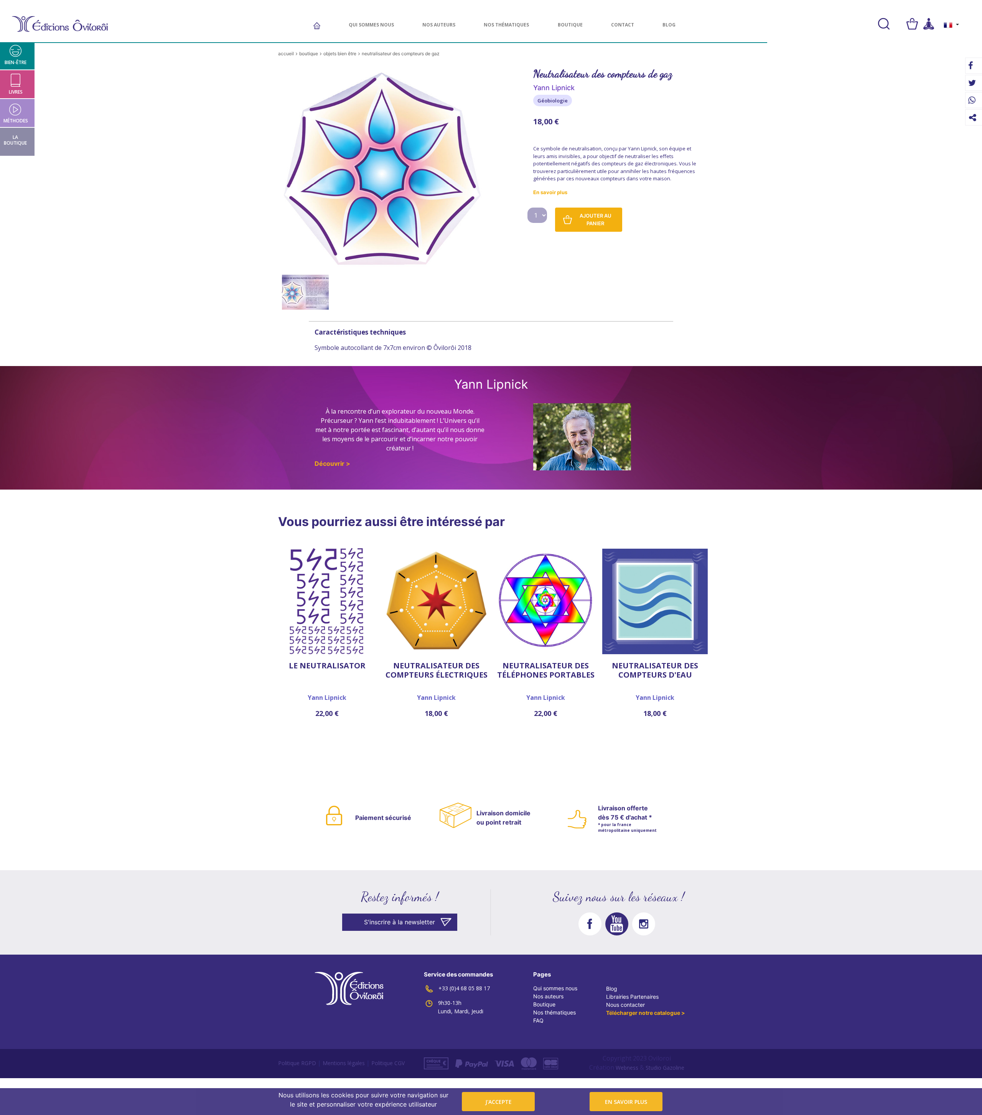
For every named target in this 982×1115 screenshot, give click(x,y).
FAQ (538, 1020)
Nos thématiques (506, 24)
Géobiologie (552, 100)
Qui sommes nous (371, 24)
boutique (570, 24)
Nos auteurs (548, 996)
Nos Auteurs (438, 24)
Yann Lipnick (327, 697)
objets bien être (339, 53)
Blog (669, 24)
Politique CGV (388, 1063)
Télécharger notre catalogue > (645, 1012)
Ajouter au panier (595, 219)
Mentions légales (344, 1063)
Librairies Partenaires (632, 996)
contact (622, 24)
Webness (627, 1067)
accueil (286, 53)
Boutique (544, 1004)
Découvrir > (332, 463)
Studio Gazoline (665, 1067)
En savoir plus (626, 1101)
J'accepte (498, 1101)
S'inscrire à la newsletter (399, 922)
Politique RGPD (297, 1063)
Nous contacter (625, 1004)
